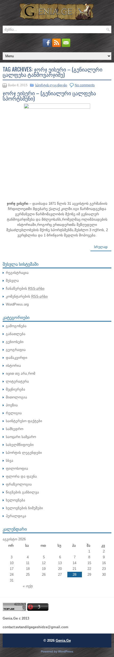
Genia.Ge (63, 640)
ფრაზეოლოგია (19, 484)
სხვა (9, 461)
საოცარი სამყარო (21, 437)
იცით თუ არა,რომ (20, 373)
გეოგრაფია (16, 350)
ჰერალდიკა (16, 516)
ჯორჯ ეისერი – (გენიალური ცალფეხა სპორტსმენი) (49, 95)
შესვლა (12, 281)
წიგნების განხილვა (22, 492)
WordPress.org (17, 304)
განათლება (15, 334)
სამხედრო (14, 429)
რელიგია (14, 413)
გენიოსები (15, 342)
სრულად (101, 247)
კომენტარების (27, 296)
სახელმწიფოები (20, 445)
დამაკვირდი (16, 358)
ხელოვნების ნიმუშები (24, 508)
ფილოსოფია (17, 468)
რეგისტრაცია (17, 273)
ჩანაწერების (25, 289)
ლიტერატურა (17, 381)
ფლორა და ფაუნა (21, 476)
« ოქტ (28, 586)
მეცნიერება (15, 389)
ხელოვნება (15, 500)
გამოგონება (16, 326)
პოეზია (12, 405)
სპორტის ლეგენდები (51, 85)
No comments (85, 85)
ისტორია (13, 366)
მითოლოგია (16, 397)
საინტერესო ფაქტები (24, 421)
